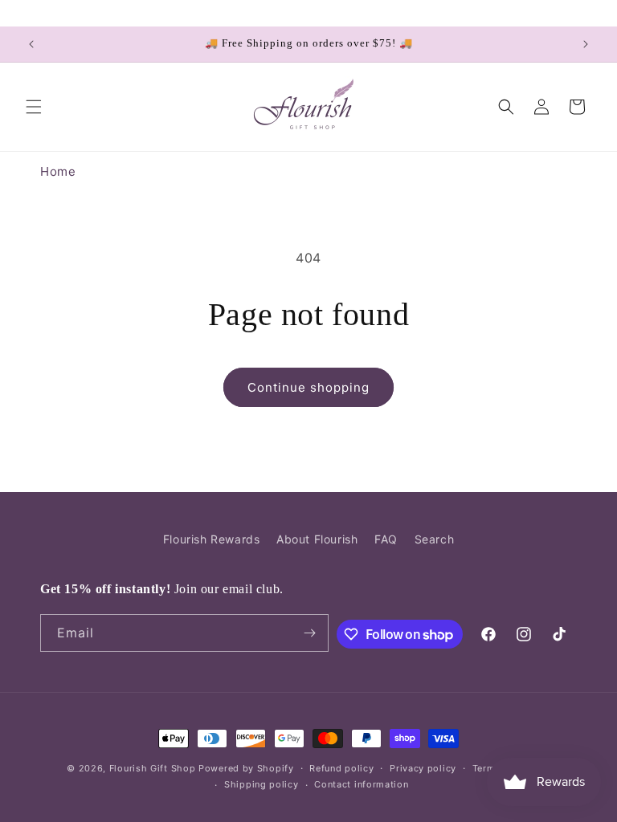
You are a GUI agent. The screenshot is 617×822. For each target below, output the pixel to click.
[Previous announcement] (31, 44)
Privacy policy (423, 768)
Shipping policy (261, 784)
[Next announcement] (585, 44)
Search (435, 539)
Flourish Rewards (211, 539)
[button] (33, 106)
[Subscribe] (310, 633)
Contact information (361, 784)
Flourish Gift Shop (152, 768)
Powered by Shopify (246, 768)
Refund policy (341, 768)
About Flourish (317, 539)
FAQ (386, 539)
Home (58, 171)
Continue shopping (308, 387)
